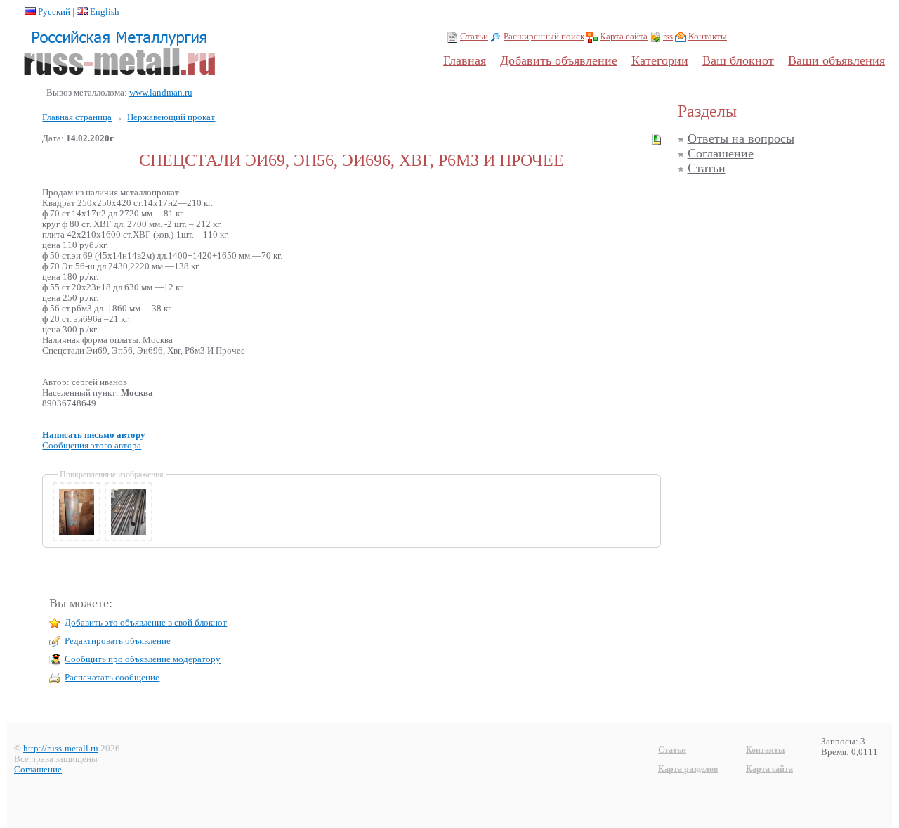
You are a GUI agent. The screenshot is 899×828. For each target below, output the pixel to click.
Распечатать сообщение (112, 678)
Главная (464, 60)
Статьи (474, 36)
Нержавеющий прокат (171, 117)
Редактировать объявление (118, 641)
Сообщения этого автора (91, 446)
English (104, 12)
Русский (54, 12)
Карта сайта (624, 36)
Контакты (707, 36)
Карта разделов (688, 769)
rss (668, 36)
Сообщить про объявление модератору (143, 659)
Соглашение (721, 153)
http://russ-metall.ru (60, 748)
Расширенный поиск (544, 36)
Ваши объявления (836, 60)
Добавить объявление (558, 60)
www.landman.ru (160, 93)
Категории (659, 60)
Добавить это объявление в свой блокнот (146, 623)
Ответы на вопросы (741, 138)
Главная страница (77, 117)
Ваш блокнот (738, 60)
